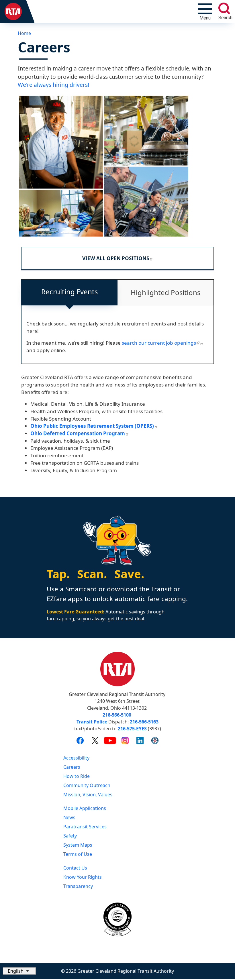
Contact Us (75, 868)
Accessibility (76, 758)
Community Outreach (86, 785)
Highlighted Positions (165, 292)
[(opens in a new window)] (80, 740)
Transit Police (92, 722)
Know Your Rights (82, 877)
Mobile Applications (84, 808)
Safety (70, 836)
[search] (224, 8)
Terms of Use (77, 854)
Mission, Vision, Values (87, 794)
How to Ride (76, 776)
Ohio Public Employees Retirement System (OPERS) (92, 426)
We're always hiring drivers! (53, 85)
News (69, 817)
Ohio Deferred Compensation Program (77, 433)
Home (24, 33)
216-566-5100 (117, 715)
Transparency (78, 886)
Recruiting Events (69, 291)
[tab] (69, 292)
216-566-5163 (144, 722)
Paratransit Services (85, 826)
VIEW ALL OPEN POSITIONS (115, 258)
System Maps (77, 845)
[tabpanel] (117, 339)
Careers (71, 767)
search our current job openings (159, 343)
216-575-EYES (132, 728)
